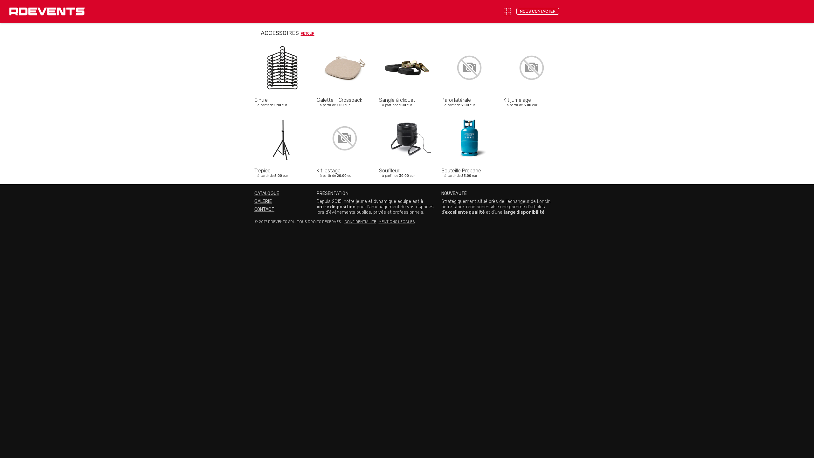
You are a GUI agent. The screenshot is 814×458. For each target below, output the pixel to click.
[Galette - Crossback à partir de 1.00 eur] (345, 40)
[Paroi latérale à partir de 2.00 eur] (469, 40)
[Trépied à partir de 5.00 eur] (282, 110)
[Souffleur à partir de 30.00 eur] (407, 110)
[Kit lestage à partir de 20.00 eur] (345, 110)
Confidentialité (360, 221)
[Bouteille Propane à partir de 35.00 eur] (469, 110)
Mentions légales (397, 221)
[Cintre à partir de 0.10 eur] (282, 40)
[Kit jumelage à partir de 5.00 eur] (531, 40)
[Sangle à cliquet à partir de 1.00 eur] (407, 40)
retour (307, 33)
